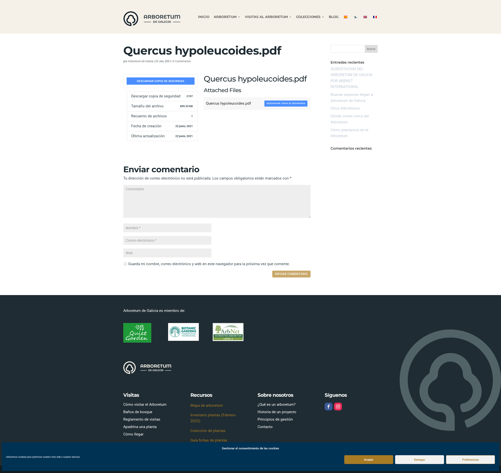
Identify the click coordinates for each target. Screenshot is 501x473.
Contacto (265, 427)
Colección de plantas (207, 430)
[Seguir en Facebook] (328, 406)
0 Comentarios (182, 61)
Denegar (419, 459)
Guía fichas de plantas (208, 440)
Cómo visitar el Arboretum (145, 404)
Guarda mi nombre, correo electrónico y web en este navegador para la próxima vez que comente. (209, 264)
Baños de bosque (137, 412)
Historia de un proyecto (277, 412)
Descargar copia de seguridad (160, 81)
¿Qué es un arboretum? (277, 404)
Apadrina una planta (140, 427)
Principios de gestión (275, 419)
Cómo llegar (133, 434)
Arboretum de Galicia (140, 61)
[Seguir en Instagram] (338, 406)
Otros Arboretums (345, 108)
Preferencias (470, 459)
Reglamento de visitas (141, 419)
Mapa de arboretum (206, 405)
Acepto (368, 459)
